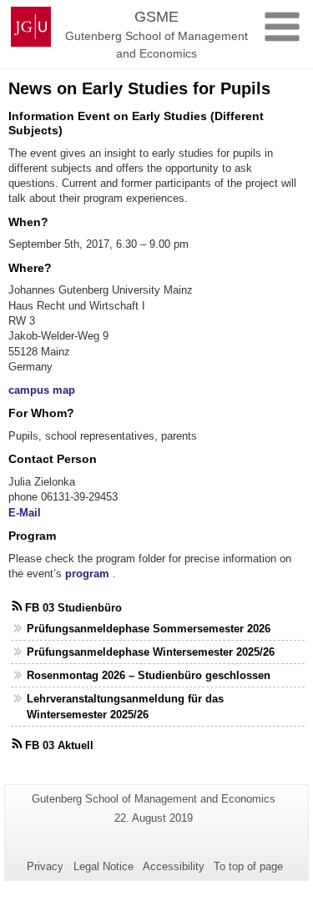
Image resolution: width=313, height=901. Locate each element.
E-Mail (24, 512)
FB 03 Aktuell (59, 745)
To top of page (248, 866)
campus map (41, 390)
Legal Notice (103, 866)
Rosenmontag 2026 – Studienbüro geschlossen (148, 675)
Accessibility (173, 866)
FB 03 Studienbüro (73, 608)
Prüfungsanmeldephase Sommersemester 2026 (148, 628)
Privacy (45, 866)
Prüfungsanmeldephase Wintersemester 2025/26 (151, 652)
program (87, 573)
